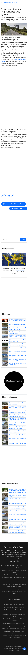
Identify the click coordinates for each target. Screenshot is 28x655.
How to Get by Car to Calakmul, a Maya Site (14, 203)
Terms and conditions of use (10, 648)
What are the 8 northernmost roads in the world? (14, 628)
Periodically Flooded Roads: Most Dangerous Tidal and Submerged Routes (17, 336)
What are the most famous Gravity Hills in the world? (17, 403)
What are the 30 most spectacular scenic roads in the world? (17, 435)
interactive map (19, 270)
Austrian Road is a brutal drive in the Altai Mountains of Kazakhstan (17, 490)
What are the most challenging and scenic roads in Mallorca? (14, 615)
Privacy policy (9, 646)
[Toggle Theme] (24, 648)
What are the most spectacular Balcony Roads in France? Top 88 (17, 439)
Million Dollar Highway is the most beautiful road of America (17, 515)
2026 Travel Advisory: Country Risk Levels (14, 607)
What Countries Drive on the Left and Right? (14, 623)
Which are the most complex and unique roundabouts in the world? (17, 415)
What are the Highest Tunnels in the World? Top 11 (14, 626)
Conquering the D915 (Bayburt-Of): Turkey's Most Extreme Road (17, 507)
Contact (17, 650)
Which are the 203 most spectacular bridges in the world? (17, 348)
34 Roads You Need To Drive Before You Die (17, 423)
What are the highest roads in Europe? (17, 356)
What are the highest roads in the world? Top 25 (17, 364)
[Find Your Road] (14, 259)
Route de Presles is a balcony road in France (17, 499)
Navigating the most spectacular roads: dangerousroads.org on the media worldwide (14, 632)
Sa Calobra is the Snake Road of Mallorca (17, 511)
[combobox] (11, 239)
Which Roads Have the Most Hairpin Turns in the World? (17, 340)
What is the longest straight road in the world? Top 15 (17, 352)
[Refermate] (14, 381)
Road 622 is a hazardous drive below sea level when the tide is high (17, 503)
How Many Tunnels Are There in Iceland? (14, 604)
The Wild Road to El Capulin (17, 208)
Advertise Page (18, 646)
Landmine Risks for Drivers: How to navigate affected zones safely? (14, 610)
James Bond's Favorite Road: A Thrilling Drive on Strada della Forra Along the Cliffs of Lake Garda (17, 494)
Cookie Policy (21, 648)
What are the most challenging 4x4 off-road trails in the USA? (17, 328)
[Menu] (2, 2)
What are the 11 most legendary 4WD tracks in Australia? (14, 619)
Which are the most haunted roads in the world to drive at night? (17, 344)
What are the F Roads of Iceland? (17, 324)
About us (11, 650)
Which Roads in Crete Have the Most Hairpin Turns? (17, 332)
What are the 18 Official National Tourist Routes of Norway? (17, 431)
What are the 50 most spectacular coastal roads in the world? (17, 427)
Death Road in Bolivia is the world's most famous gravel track (17, 531)
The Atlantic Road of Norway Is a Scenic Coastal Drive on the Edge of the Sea (17, 519)
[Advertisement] (14, 115)
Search (23, 239)
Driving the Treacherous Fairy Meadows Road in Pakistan (17, 523)
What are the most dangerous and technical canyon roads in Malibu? (17, 411)
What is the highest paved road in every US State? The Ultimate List (17, 360)
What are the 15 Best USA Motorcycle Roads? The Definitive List (17, 443)
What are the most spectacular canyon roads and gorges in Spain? (17, 419)
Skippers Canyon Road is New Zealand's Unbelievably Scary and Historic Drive (17, 527)
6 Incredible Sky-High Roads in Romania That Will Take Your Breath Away (14, 636)
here (18, 554)
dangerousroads (10, 2)
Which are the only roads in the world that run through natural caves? (17, 407)
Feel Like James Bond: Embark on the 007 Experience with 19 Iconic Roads (17, 320)
